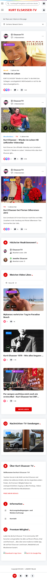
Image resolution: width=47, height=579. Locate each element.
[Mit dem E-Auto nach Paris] (23, 441)
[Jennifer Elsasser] (5, 260)
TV (17, 136)
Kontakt (13, 519)
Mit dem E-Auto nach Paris (16, 449)
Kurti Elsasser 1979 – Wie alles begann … (23, 355)
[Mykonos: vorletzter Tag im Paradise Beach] (23, 299)
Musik (5, 70)
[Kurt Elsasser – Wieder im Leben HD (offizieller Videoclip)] (23, 120)
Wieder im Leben (11, 73)
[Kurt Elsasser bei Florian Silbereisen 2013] (23, 189)
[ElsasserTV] (6, 36)
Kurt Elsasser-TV (23, 10)
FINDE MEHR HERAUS (10, 493)
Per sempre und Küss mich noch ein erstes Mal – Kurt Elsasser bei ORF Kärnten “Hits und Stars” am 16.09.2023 (22, 397)
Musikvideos (8, 136)
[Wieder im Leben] (23, 53)
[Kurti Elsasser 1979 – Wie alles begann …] (23, 341)
